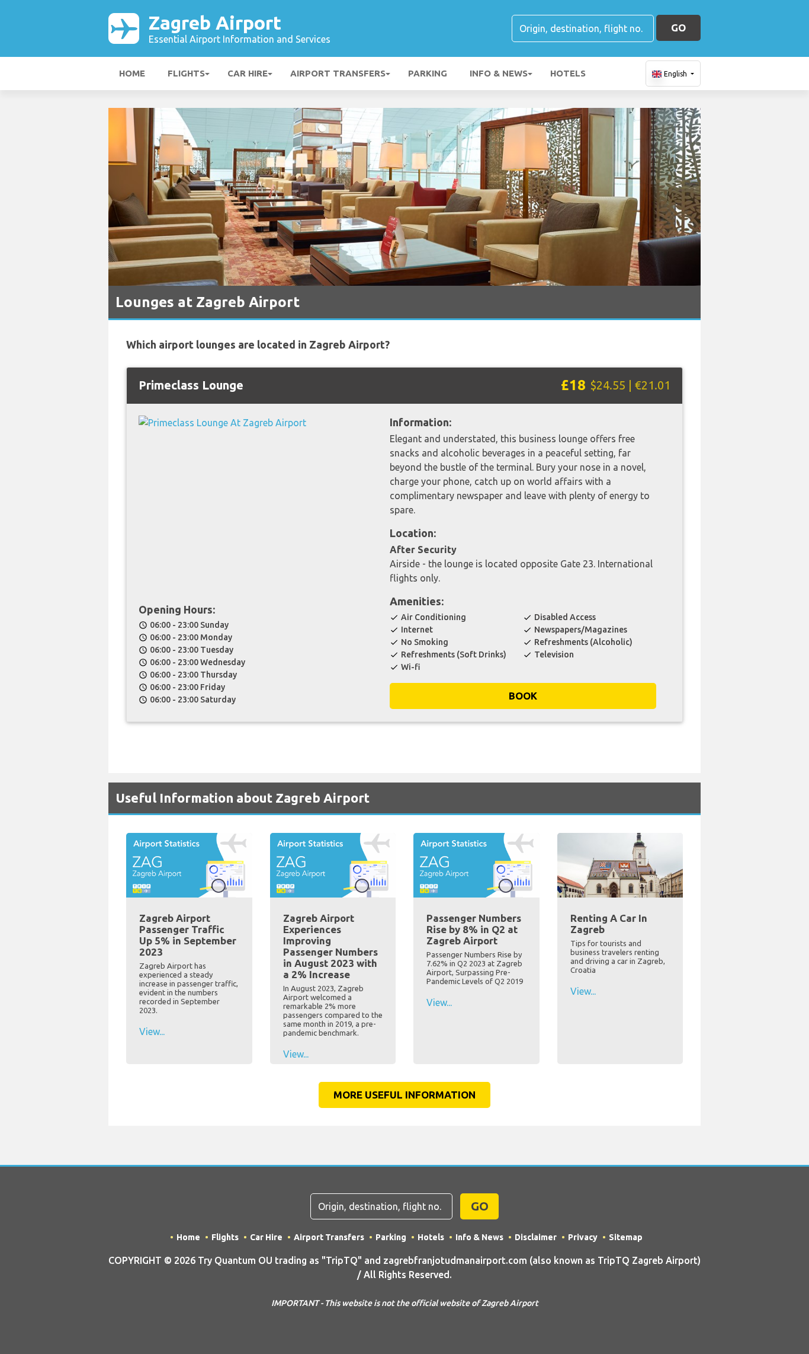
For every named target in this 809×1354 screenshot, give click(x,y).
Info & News (499, 73)
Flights (186, 73)
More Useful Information (404, 1094)
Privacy (583, 1237)
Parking (427, 73)
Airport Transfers (338, 73)
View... (152, 1031)
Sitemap (626, 1237)
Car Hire (247, 73)
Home (132, 73)
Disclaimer (536, 1237)
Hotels (568, 73)
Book (523, 695)
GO (678, 27)
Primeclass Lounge (191, 385)
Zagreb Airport (239, 28)
